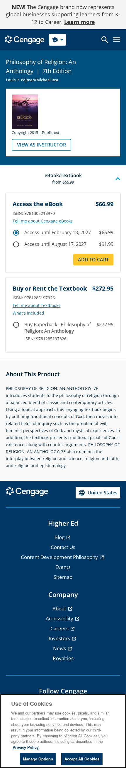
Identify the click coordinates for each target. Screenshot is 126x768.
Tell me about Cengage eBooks (43, 221)
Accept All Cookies (81, 759)
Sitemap (63, 577)
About (59, 608)
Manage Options (38, 759)
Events (63, 567)
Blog (60, 537)
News (60, 648)
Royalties (63, 658)
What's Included (28, 313)
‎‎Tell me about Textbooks (36, 305)
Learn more (79, 21)
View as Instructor (41, 144)
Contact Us (63, 547)
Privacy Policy (26, 747)
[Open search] (105, 39)
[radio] (16, 232)
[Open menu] (116, 39)
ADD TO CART (93, 259)
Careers (60, 628)
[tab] (63, 179)
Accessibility (60, 618)
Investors (60, 638)
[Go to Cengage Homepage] (24, 39)
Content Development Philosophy (60, 557)
